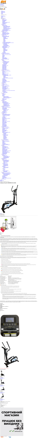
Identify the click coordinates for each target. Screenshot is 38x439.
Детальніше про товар (2, 385)
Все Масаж (3, 60)
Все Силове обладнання (4, 35)
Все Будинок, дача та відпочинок (5, 140)
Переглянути (1, 378)
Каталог (3, 31)
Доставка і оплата (3, 11)
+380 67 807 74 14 (2, 4)
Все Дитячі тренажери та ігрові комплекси (6, 107)
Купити (1, 213)
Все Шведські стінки (4, 101)
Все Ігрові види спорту (4, 159)
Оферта (2, 13)
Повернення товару (3, 12)
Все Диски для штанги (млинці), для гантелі (6, 54)
